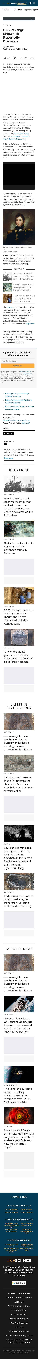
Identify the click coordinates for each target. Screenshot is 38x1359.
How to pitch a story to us (19, 1336)
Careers (19, 1327)
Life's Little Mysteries (11, 1209)
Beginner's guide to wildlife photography (27, 1245)
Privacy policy (19, 1310)
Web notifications (19, 1323)
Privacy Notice (27, 374)
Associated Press (21, 133)
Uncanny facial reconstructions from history (26, 1231)
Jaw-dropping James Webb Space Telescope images (11, 1225)
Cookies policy (19, 1314)
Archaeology (7, 25)
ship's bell (30, 324)
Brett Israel (9, 47)
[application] (19, 173)
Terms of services (25, 372)
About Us (19, 1302)
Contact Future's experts (19, 1298)
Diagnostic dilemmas (11, 1212)
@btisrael (26, 423)
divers (9, 307)
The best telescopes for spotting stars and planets (11, 1250)
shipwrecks (8, 433)
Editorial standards (19, 1331)
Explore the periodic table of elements (11, 1230)
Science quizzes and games (11, 1245)
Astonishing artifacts (26, 1212)
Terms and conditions (19, 1306)
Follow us (19, 58)
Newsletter (30, 58)
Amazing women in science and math (27, 1224)
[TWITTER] (6, 444)
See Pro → (22, 3)
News (26, 49)
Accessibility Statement (19, 1293)
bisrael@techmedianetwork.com (16, 420)
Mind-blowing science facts (26, 1249)
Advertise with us (19, 1319)
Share (8, 58)
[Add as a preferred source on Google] (19, 1283)
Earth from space (26, 1209)
